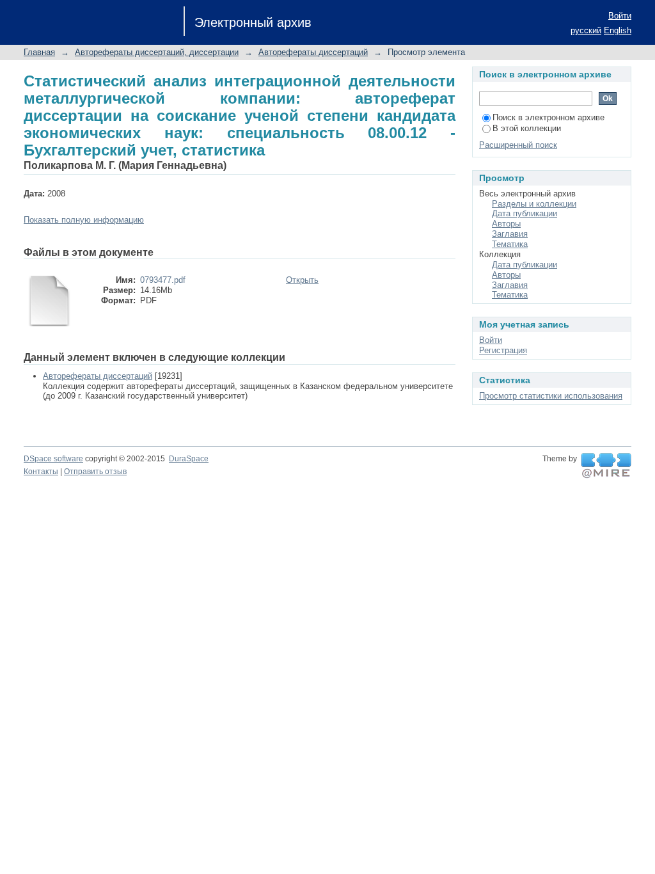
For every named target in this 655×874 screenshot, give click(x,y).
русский (586, 30)
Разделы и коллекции (534, 204)
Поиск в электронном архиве (548, 117)
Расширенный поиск (518, 145)
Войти (619, 15)
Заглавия (510, 234)
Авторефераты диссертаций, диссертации (157, 52)
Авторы (506, 223)
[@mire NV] (606, 465)
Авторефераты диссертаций (313, 52)
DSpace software (53, 458)
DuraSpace (189, 458)
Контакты (41, 471)
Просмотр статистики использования (550, 396)
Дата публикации (524, 213)
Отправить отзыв (95, 471)
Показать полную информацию (84, 220)
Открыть (302, 280)
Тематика (510, 244)
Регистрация (503, 350)
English (617, 30)
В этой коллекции (527, 128)
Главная (39, 52)
